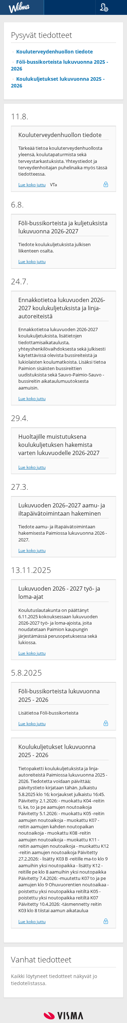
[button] (108, 7)
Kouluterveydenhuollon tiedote (54, 51)
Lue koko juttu (32, 184)
